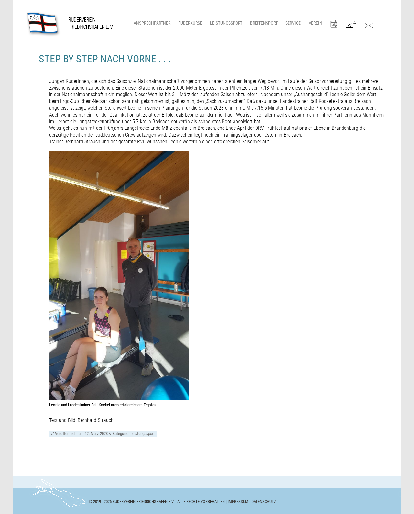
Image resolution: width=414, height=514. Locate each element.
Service (293, 23)
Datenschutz (263, 501)
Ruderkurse (190, 23)
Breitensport (264, 23)
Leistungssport (226, 23)
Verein (315, 23)
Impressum (238, 501)
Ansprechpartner (152, 23)
